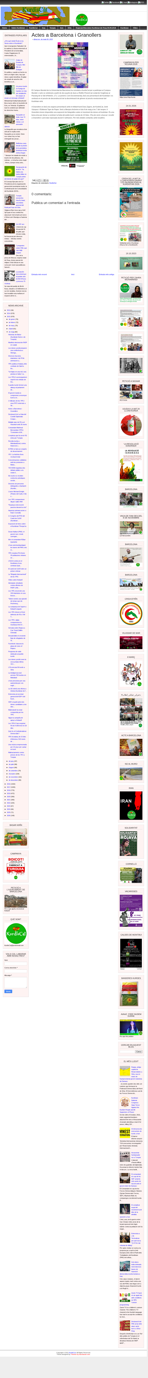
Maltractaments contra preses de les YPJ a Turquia (16, 755)
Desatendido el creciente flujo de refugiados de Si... (17, 638)
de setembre (13, 770)
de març (12, 325)
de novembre (13, 777)
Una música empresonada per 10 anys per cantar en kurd (17, 747)
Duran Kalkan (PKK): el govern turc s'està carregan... (16, 534)
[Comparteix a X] (42, 180)
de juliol (11, 764)
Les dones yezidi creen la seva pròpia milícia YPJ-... (17, 662)
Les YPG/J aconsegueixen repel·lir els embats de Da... (17, 379)
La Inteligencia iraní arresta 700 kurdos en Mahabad (17, 675)
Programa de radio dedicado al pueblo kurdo (15, 654)
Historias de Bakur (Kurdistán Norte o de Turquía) (16, 337)
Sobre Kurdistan (18, 28)
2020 (9, 796)
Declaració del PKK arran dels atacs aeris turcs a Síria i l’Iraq (136, 1326)
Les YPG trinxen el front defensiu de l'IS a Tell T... (16, 614)
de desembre (13, 780)
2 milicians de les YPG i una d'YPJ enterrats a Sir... (17, 403)
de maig (12, 332)
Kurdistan (124, 28)
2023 (9, 806)
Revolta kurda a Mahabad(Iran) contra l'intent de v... (17, 443)
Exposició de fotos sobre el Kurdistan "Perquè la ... (17, 526)
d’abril (11, 329)
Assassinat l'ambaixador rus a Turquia (136, 1155)
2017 (9, 787)
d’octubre (12, 774)
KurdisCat (33, 28)
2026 (9, 815)
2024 (9, 809)
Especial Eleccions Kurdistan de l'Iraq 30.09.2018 (96, 28)
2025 (9, 812)
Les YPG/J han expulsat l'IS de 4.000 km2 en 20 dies (17, 725)
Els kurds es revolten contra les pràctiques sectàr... (16, 478)
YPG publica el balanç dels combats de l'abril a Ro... (17, 366)
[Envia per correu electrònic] (36, 180)
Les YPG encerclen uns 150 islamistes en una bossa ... (17, 593)
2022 (9, 803)
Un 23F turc (20, 224)
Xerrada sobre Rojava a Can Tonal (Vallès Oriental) (16, 630)
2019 (9, 793)
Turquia (53, 28)
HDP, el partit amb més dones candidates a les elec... (17, 704)
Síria (69, 28)
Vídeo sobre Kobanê (15, 580)
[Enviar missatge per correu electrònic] (33, 180)
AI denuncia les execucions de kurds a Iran (136, 1131)
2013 (9, 310)
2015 (9, 316)
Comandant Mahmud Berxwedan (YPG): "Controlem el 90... (16, 430)
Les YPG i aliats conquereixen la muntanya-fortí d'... (16, 622)
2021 (9, 800)
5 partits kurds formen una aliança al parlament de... (17, 387)
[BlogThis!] (39, 180)
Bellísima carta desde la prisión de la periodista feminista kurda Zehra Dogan (21, 148)
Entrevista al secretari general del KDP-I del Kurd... (16, 696)
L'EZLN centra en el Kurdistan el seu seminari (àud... (15, 563)
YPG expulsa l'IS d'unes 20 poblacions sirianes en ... (17, 555)
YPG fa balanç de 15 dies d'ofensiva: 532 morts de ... (17, 739)
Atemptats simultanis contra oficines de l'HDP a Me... (15, 585)
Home (4, 28)
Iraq (43, 28)
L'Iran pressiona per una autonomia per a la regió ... (16, 683)
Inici (72, 275)
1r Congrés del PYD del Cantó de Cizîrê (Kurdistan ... (16, 518)
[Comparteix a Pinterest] (47, 180)
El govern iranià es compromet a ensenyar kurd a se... (17, 395)
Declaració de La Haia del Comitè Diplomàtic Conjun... (17, 416)
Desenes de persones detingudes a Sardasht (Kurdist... (17, 486)
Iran (61, 28)
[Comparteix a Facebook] (44, 180)
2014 (9, 313)
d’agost (11, 767)
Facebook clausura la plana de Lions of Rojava (15, 646)
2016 (9, 784)
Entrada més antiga (106, 275)
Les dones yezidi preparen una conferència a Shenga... (17, 350)
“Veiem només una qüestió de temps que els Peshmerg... (17, 601)
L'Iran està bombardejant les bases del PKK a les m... (17, 547)
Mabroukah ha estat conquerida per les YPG (15, 712)
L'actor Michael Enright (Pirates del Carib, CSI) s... (17, 494)
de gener (12, 319)
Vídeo (135, 28)
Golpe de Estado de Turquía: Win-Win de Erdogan (21, 64)
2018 (9, 790)
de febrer (12, 322)
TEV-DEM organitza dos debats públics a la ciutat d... (16, 470)
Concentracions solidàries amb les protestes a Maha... (17, 462)
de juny (11, 761)
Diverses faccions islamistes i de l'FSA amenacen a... (16, 358)
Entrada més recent (39, 275)
